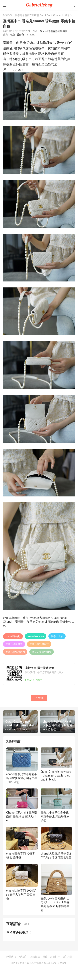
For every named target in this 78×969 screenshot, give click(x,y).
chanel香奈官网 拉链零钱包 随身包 (20, 855)
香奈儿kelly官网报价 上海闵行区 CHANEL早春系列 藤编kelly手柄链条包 (55, 904)
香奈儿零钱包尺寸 (39, 644)
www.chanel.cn (35, 636)
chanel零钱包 (13, 636)
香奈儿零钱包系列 (15, 651)
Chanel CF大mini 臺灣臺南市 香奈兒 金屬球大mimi (21, 816)
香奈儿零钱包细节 (41, 651)
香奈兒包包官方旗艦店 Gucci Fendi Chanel (38, 15)
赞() (39, 697)
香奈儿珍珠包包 (14, 644)
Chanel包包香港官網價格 (53, 31)
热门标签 (67, 956)
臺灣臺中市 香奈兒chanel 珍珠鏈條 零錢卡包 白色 (38, 623)
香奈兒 (20, 34)
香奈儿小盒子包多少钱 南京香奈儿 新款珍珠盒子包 (55, 816)
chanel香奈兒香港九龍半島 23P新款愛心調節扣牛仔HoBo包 (21, 778)
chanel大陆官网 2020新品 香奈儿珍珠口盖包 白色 (21, 894)
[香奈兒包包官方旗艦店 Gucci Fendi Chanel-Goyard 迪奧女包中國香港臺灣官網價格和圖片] (39, 5)
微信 (45, 956)
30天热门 (11, 956)
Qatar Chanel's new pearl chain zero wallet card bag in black (56, 775)
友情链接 (35, 956)
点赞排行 (55, 956)
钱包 (67, 15)
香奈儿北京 (57, 636)
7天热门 (23, 956)
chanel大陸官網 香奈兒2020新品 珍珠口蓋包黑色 (56, 855)
